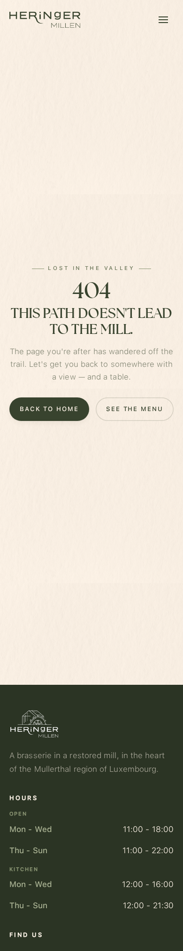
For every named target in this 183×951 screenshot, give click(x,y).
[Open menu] (163, 19)
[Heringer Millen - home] (44, 20)
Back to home (49, 408)
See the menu (134, 408)
